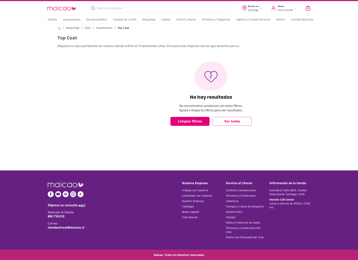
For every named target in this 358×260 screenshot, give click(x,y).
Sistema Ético (234, 212)
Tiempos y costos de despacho (245, 206)
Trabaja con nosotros (195, 190)
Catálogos (188, 206)
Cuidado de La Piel (124, 19)
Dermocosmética (96, 19)
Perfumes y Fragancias (216, 19)
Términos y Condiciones (241, 195)
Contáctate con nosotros (197, 195)
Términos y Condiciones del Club (243, 230)
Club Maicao (189, 217)
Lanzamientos (71, 19)
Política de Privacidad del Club (245, 237)
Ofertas (52, 19)
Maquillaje (149, 19)
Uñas (87, 28)
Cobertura (232, 201)
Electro (280, 19)
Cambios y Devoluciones (241, 190)
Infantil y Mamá (186, 19)
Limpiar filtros (190, 121)
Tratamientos (104, 28)
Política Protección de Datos (243, 222)
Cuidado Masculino (303, 19)
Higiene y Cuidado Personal (253, 19)
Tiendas (231, 217)
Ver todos (232, 121)
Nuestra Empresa (193, 201)
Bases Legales (190, 212)
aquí (81, 205)
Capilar (165, 19)
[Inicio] (59, 27)
